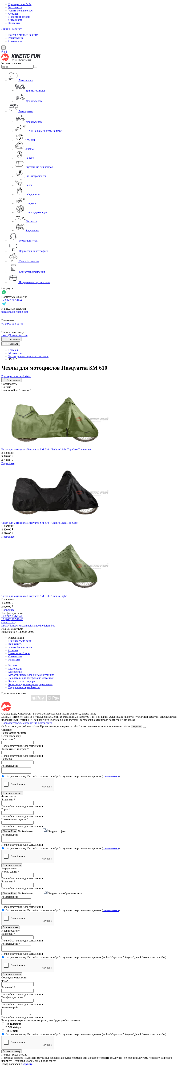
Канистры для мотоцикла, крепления (30, 684)
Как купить (15, 7)
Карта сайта (45, 722)
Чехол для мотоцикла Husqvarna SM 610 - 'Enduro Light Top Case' (39, 522)
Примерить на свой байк (16, 376)
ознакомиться (111, 776)
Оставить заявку (11, 1051)
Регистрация (15, 37)
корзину (27, 1063)
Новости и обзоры (19, 16)
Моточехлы (15, 353)
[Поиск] (35, 67)
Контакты (14, 23)
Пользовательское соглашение (19, 722)
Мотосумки (15, 671)
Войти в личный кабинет (23, 34)
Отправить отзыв (12, 865)
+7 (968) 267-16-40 (12, 299)
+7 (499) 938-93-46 (12, 323)
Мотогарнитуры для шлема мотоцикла (31, 674)
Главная (13, 349)
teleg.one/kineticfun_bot (14, 311)
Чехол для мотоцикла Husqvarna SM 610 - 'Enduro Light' (34, 596)
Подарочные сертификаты (24, 687)
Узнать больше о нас (20, 10)
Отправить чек (10, 927)
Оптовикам (15, 19)
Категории (14, 339)
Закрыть (13, 344)
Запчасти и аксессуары (21, 681)
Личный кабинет (11, 28)
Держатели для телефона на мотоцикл (31, 677)
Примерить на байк (19, 4)
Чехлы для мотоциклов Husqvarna (28, 356)
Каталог (13, 665)
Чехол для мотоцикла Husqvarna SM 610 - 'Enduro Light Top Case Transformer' (46, 449)
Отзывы (13, 13)
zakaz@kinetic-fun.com (14, 335)
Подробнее (7, 463)
